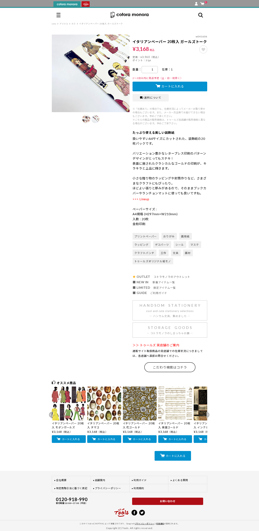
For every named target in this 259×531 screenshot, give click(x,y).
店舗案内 (100, 480)
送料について (152, 97)
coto (54, 23)
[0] (202, 3)
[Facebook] (134, 512)
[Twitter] (142, 512)
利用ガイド (140, 480)
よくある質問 (180, 480)
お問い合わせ (168, 501)
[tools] (121, 511)
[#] (203, 49)
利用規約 (139, 488)
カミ (73, 23)
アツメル (63, 23)
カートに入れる (172, 86)
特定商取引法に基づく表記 (71, 488)
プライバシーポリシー (108, 488)
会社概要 (61, 480)
